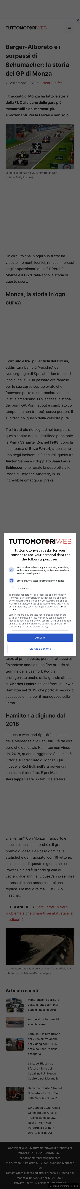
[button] (40, 588)
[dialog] (40, 594)
